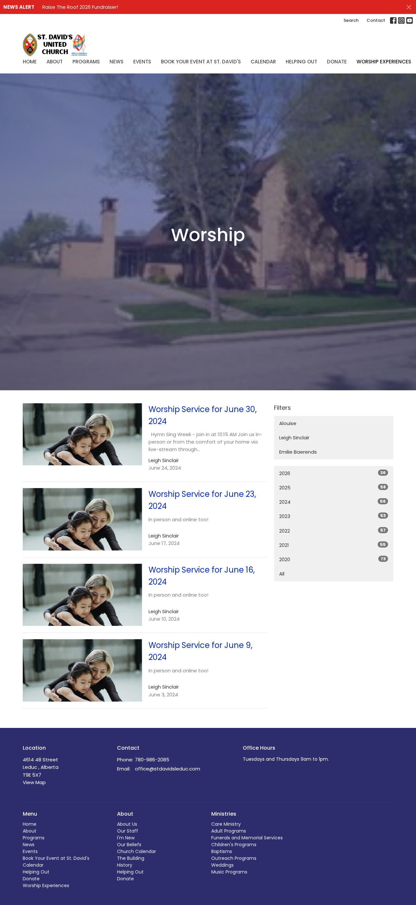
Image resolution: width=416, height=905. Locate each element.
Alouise (287, 423)
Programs (86, 61)
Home (30, 61)
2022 (332, 530)
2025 (332, 487)
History (124, 865)
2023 (332, 516)
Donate (337, 61)
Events (142, 61)
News (117, 61)
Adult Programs (228, 831)
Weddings (222, 865)
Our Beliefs (129, 844)
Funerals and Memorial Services (247, 837)
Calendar (263, 61)
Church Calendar (136, 851)
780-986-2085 (152, 759)
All (281, 573)
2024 (332, 501)
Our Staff (127, 831)
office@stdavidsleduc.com (167, 768)
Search (351, 20)
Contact (376, 20)
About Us (127, 824)
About (54, 61)
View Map (34, 782)
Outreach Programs (233, 858)
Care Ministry (226, 824)
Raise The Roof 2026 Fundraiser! (80, 7)
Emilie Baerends (298, 451)
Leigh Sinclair (294, 437)
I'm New (126, 837)
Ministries (223, 814)
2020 (332, 559)
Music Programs (229, 872)
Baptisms (221, 851)
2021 (332, 545)
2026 (332, 473)
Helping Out (301, 61)
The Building (130, 858)
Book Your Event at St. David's (201, 61)
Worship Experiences (384, 61)
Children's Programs (233, 844)
